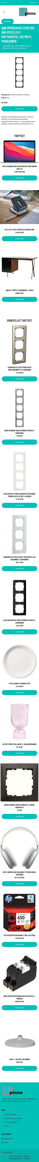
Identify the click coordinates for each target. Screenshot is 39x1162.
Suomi (5, 2)
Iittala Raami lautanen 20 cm (19, 683)
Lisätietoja (19, 109)
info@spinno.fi (33, 2)
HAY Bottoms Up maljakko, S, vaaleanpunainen (19, 744)
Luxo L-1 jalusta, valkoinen (19, 1059)
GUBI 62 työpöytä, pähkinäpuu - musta (19, 290)
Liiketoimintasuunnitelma (13, 1118)
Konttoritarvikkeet (16, 95)
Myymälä (7, 21)
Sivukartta (26, 1159)
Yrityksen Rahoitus (11, 1122)
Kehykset (26, 95)
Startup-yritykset (10, 1115)
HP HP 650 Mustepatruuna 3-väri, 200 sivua (19, 935)
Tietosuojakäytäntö (15, 1159)
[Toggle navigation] (3, 12)
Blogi (6, 1126)
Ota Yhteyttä (18, 1156)
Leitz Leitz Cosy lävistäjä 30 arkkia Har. (20, 229)
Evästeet (27, 1156)
